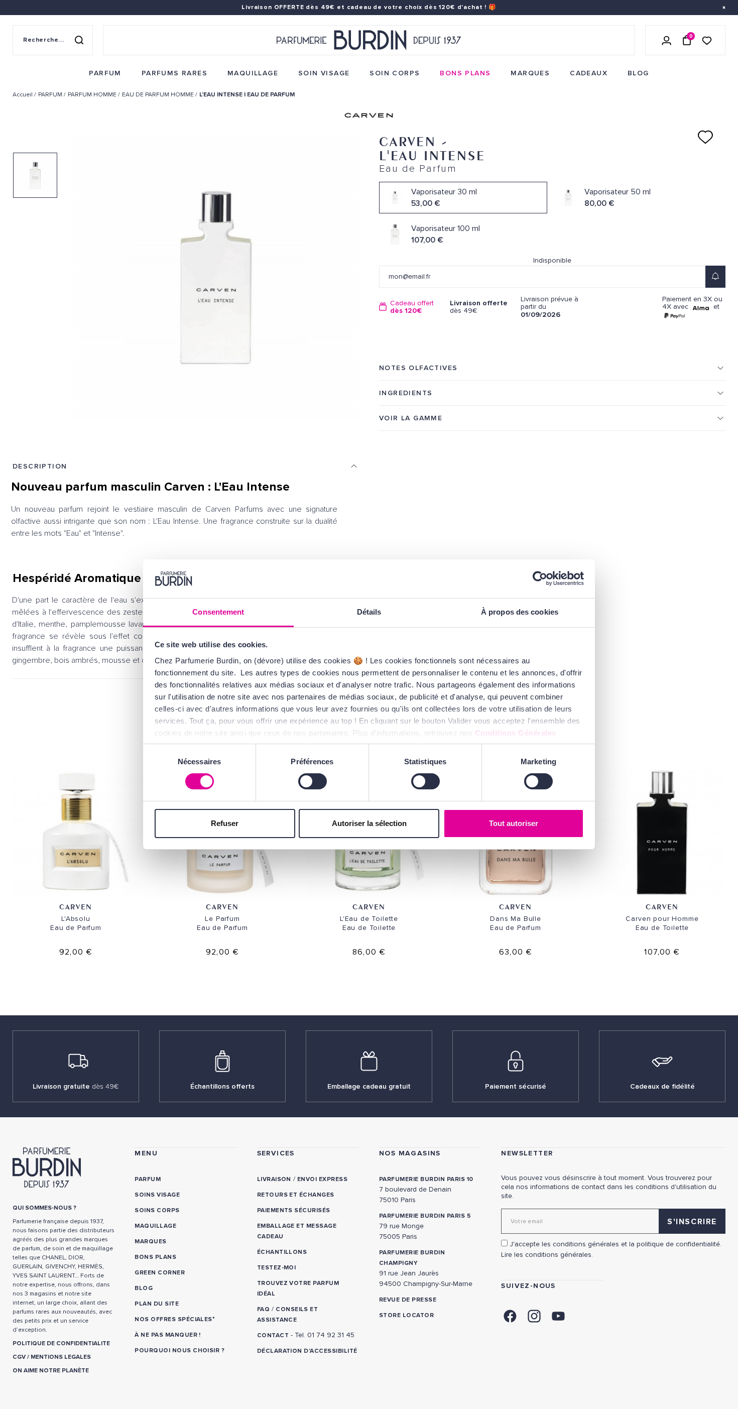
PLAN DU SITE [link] (157, 1304)
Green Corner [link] (160, 1272)
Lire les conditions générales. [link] (547, 1254)
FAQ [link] (263, 1309)
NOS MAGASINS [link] (410, 1153)
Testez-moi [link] (276, 1267)
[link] (105, 73)
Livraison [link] (274, 1179)
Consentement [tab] (218, 612)
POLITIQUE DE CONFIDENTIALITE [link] (61, 1343)
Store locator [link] (406, 1315)
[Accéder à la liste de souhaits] (707, 40)
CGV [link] (19, 1357)
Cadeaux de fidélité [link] (662, 1086)
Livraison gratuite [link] (76, 1086)
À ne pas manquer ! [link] (168, 1335)
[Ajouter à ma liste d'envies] (705, 137)
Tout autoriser (513, 823)
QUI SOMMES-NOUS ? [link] (44, 1208)
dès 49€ (479, 307)
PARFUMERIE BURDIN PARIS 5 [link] (425, 1216)
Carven (75, 906)
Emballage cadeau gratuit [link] (369, 1086)
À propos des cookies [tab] (519, 612)
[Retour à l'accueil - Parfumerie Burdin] (369, 40)
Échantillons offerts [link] (222, 1086)
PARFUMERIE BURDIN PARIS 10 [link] (426, 1179)
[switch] (312, 781)
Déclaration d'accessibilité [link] (307, 1351)
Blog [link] (144, 1288)
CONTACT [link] (273, 1335)
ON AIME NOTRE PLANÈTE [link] (51, 1370)
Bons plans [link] (155, 1257)
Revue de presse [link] (407, 1300)
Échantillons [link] (282, 1252)
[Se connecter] (667, 40)
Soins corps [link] (157, 1210)
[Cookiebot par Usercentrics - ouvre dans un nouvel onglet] (540, 578)
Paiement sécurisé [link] (515, 1086)
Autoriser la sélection (369, 823)
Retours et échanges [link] (295, 1195)
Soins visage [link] (157, 1195)
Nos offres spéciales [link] (173, 1319)
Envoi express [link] (322, 1179)
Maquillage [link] (155, 1226)
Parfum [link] (148, 1179)
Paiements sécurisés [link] (293, 1210)
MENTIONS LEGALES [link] (61, 1357)
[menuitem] (105, 73)
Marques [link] (150, 1241)
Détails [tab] (369, 612)
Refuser (224, 823)
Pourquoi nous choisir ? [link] (179, 1350)
